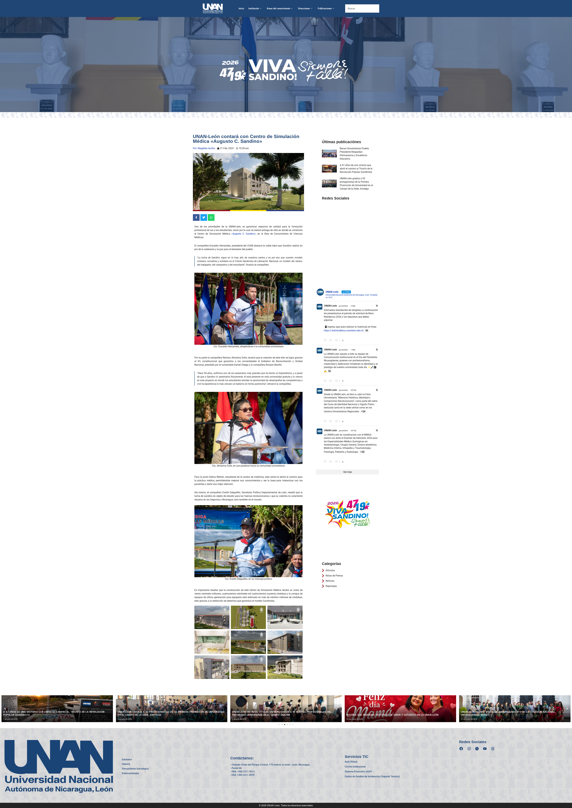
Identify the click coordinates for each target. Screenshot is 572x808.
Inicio (241, 8)
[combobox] (362, 8)
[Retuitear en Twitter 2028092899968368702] (331, 381)
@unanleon (343, 306)
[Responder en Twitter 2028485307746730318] (326, 340)
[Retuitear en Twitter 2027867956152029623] (331, 421)
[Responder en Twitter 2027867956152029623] (326, 421)
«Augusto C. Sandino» (243, 233)
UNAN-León (330, 305)
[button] (279, 724)
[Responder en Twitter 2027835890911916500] (326, 462)
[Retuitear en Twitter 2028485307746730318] (331, 340)
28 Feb (353, 390)
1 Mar (353, 350)
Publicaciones (325, 8)
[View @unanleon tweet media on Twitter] (367, 330)
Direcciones (304, 8)
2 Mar (353, 306)
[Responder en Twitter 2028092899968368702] (326, 381)
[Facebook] (461, 748)
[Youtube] (484, 748)
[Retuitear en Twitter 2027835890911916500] (331, 462)
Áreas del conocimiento (278, 8)
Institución (253, 8)
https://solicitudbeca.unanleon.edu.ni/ (344, 330)
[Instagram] (469, 748)
